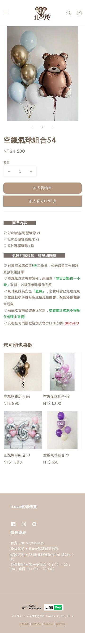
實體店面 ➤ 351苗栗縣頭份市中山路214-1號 (42, 557)
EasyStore (67, 616)
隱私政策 (36, 623)
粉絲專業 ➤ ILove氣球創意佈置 (35, 549)
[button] (6, 13)
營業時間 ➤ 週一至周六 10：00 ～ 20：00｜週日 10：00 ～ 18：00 (41, 566)
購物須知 (60, 623)
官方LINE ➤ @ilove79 (27, 543)
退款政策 (48, 623)
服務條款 (24, 623)
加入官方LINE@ (42, 201)
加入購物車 (42, 188)
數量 (7, 162)
